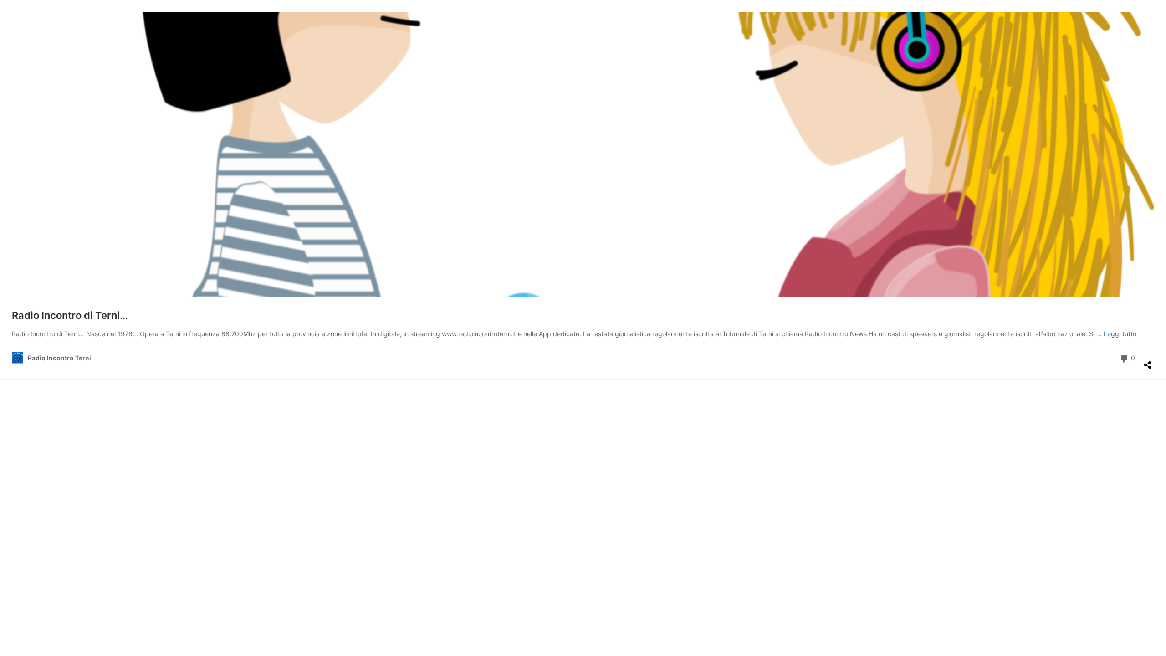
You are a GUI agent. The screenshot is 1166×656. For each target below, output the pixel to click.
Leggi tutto (1120, 334)
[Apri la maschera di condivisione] (1147, 361)
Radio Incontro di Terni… (70, 315)
